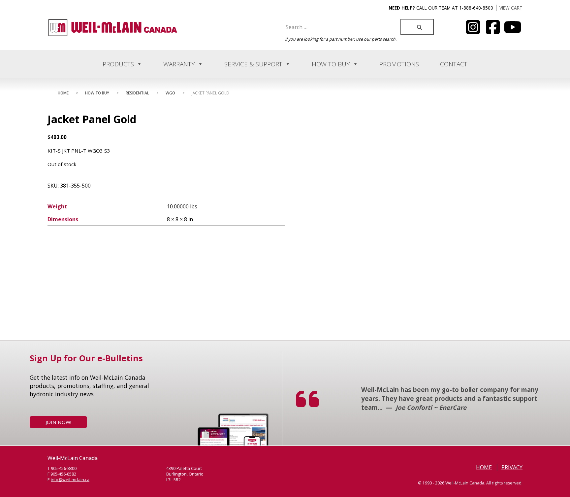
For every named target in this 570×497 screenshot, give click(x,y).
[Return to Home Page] (113, 35)
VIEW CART (510, 8)
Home (63, 92)
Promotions (399, 64)
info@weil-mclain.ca (70, 479)
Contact (453, 64)
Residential (137, 92)
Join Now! (58, 422)
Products (118, 64)
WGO (170, 92)
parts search (384, 39)
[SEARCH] (416, 27)
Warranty (179, 64)
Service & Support (253, 64)
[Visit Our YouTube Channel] (473, 31)
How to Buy (331, 64)
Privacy (511, 467)
